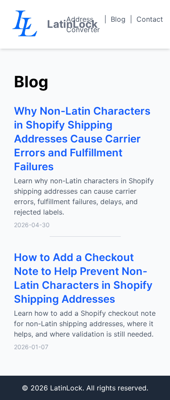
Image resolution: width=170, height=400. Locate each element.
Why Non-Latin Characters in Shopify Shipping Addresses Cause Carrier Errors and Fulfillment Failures (82, 139)
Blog (118, 19)
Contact (149, 19)
